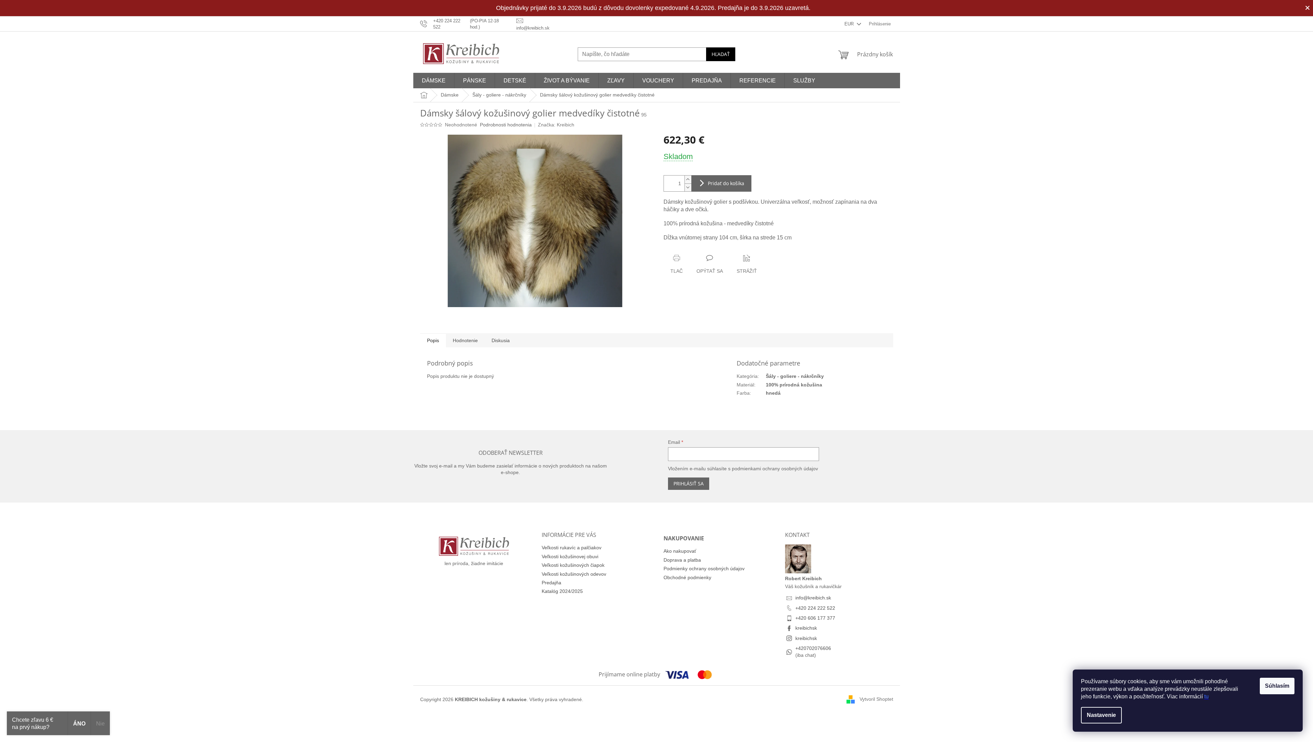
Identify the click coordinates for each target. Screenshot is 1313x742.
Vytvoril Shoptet (876, 699)
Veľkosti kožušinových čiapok (573, 565)
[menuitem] (433, 80)
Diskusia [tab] (501, 340)
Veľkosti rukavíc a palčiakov (571, 547)
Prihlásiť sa (688, 483)
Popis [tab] (433, 340)
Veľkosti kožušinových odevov (574, 574)
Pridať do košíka (726, 183)
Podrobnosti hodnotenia (506, 124)
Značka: (556, 124)
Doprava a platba (682, 560)
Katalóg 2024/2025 (562, 591)
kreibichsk (806, 628)
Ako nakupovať (680, 551)
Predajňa (551, 582)
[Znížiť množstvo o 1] (687, 187)
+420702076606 (813, 648)
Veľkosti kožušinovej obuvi (570, 556)
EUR (849, 23)
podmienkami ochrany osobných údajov (775, 468)
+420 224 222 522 (815, 608)
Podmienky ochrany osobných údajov (704, 568)
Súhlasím (1277, 686)
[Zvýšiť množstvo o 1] (687, 179)
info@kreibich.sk (813, 597)
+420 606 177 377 (815, 618)
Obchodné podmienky (687, 577)
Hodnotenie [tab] (465, 340)
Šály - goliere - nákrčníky (795, 376)
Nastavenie (1101, 715)
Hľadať (721, 54)
